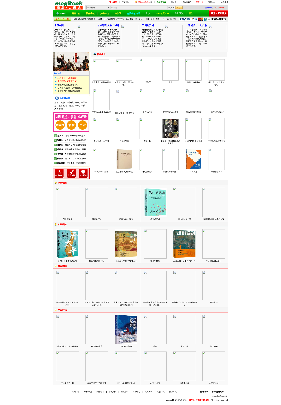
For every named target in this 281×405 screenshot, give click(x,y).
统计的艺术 (155, 219)
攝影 (56, 102)
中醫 (83, 105)
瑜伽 (71, 105)
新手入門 (112, 392)
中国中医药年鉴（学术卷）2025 (67, 303)
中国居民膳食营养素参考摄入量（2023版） (155, 303)
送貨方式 (161, 392)
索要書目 (100, 392)
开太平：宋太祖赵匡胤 (67, 261)
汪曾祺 (70, 102)
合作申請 (88, 392)
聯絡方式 (124, 392)
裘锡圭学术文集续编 (124, 172)
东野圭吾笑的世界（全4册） (216, 83)
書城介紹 (75, 392)
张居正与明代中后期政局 (126, 261)
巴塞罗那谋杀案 (126, 346)
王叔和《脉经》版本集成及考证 (184, 303)
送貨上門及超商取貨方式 (69, 91)
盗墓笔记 (63, 105)
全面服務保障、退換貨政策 (70, 88)
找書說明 (148, 392)
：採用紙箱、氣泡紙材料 (75, 163)
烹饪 (77, 105)
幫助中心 (212, 2)
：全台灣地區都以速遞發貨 (71, 140)
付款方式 (175, 2)
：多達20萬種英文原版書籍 (71, 154)
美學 (63, 102)
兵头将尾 (193, 172)
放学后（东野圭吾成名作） (124, 83)
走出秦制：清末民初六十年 (184, 261)
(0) (145, 2)
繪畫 (77, 102)
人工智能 (58, 108)
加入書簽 (224, 2)
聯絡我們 (187, 2)
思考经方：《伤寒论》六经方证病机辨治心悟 (126, 303)
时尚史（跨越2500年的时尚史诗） (170, 142)
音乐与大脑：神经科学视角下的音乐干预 (96, 303)
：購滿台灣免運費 (71, 136)
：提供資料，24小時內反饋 (74, 158)
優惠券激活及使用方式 (68, 84)
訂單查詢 (125, 2)
